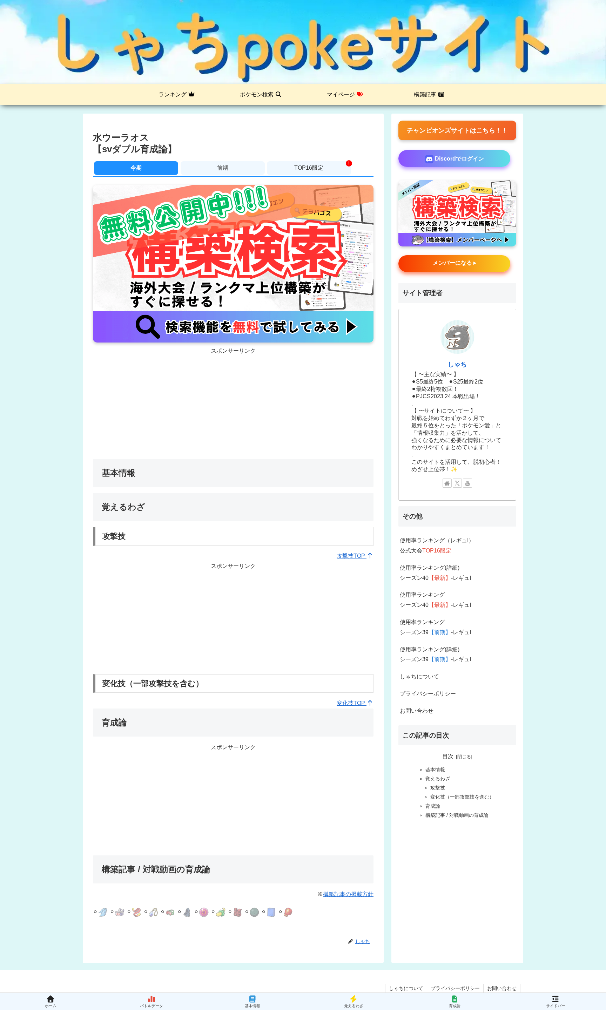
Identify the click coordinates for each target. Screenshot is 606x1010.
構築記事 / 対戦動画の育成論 (457, 815)
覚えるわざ (437, 778)
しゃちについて (419, 676)
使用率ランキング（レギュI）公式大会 (437, 545)
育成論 (432, 806)
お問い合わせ (416, 711)
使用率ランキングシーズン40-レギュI (435, 600)
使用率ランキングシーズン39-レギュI (435, 627)
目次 (447, 756)
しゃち (457, 364)
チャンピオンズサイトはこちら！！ (457, 130)
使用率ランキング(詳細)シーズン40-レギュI (435, 573)
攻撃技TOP (351, 556)
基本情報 (435, 769)
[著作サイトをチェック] (447, 483)
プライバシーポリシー (428, 694)
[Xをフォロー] (457, 483)
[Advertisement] (233, 405)
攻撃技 (437, 788)
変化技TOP (351, 703)
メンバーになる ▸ (454, 263)
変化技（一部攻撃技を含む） (462, 797)
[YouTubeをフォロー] (467, 483)
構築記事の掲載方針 (348, 894)
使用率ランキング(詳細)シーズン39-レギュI (435, 654)
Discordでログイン (458, 159)
